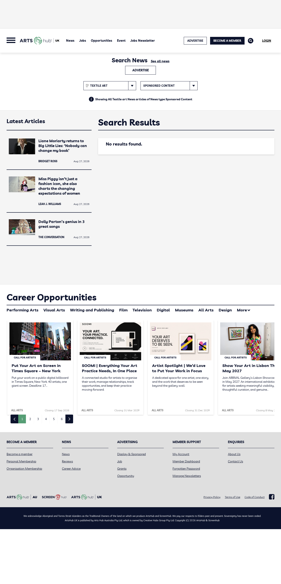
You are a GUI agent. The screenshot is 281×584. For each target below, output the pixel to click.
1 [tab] (22, 419)
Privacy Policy (212, 497)
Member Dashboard (186, 461)
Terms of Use (232, 497)
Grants (121, 469)
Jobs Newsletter (142, 41)
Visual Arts (54, 310)
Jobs (82, 41)
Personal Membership (21, 461)
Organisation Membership (24, 469)
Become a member (19, 454)
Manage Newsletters (187, 476)
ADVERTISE (195, 40)
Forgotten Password (186, 469)
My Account (181, 454)
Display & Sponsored (131, 454)
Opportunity (125, 476)
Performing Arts (22, 310)
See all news (160, 61)
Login (266, 40)
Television (142, 310)
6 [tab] (62, 419)
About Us (234, 454)
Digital (163, 310)
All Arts (206, 310)
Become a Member (227, 40)
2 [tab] (30, 419)
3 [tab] (38, 419)
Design (225, 310)
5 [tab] (54, 419)
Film (123, 310)
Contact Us (235, 461)
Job (119, 461)
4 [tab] (46, 419)
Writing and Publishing (92, 310)
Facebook (271, 497)
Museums (184, 310)
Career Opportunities (51, 297)
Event (121, 41)
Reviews (67, 461)
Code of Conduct (255, 497)
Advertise (140, 70)
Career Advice (71, 469)
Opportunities (101, 41)
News (70, 41)
